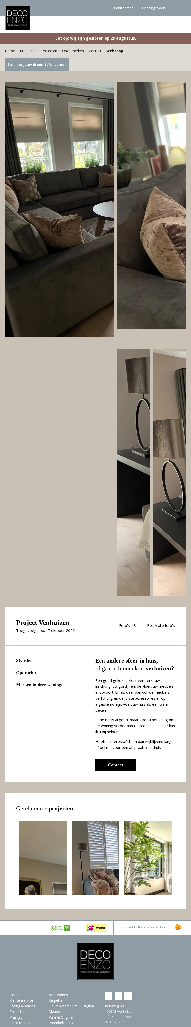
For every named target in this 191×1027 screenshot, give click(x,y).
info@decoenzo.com (120, 1016)
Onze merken (73, 50)
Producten (28, 50)
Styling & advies (22, 1006)
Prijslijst (16, 1017)
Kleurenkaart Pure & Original (72, 1006)
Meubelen (57, 1011)
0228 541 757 (114, 1022)
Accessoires (58, 995)
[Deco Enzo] (17, 18)
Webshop (114, 50)
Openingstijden (153, 8)
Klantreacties (123, 8)
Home (10, 50)
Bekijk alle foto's (161, 625)
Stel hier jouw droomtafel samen (37, 64)
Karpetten (57, 1000)
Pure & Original (61, 1017)
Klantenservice (21, 1000)
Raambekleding (61, 1022)
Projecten (49, 50)
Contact (95, 50)
